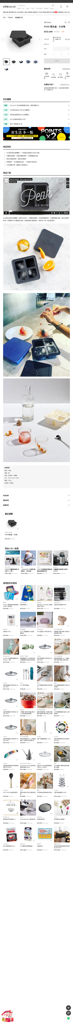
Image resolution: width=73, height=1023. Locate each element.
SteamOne (57, 602)
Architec (5, 790)
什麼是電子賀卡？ (65, 84)
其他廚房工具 (19, 17)
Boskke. (39, 602)
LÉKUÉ (22, 710)
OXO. (21, 683)
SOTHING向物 (58, 629)
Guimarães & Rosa (25, 763)
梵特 (21, 790)
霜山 (38, 683)
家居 (4, 17)
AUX (38, 567)
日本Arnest (6, 817)
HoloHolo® (6, 656)
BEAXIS (5, 629)
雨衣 (23, 8)
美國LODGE (57, 844)
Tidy (21, 817)
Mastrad (39, 817)
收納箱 (19, 8)
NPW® (39, 844)
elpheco (55, 567)
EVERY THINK (24, 656)
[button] (6, 61)
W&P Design (8, 532)
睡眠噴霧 (46, 8)
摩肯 (4, 602)
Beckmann (40, 629)
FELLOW (7, 567)
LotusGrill (5, 844)
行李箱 (32, 8)
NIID (22, 567)
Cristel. (39, 656)
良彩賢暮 (22, 629)
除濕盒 (52, 8)
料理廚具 (10, 17)
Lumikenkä (23, 602)
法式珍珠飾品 (39, 8)
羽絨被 (27, 8)
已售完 (57, 61)
